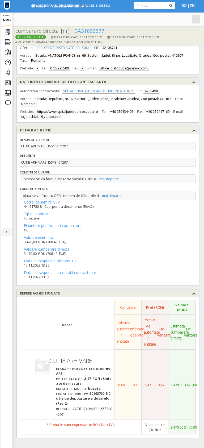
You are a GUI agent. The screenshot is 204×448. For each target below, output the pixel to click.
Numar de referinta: (72, 369)
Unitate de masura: (71, 389)
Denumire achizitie (35, 140)
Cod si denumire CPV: (72, 394)
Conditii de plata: (34, 189)
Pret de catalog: (69, 379)
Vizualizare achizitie (67, 6)
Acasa (40, 6)
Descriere (27, 155)
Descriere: (64, 409)
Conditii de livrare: (35, 172)
